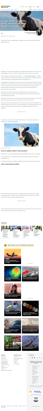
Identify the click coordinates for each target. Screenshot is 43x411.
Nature (8, 9)
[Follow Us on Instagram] (32, 357)
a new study (4, 82)
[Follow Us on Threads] (39, 357)
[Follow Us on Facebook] (30, 357)
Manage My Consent (5, 364)
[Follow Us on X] (42, 357)
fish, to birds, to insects (31, 76)
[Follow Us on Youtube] (34, 357)
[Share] (2, 33)
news (4, 9)
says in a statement (13, 121)
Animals (11, 9)
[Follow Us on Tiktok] (37, 357)
